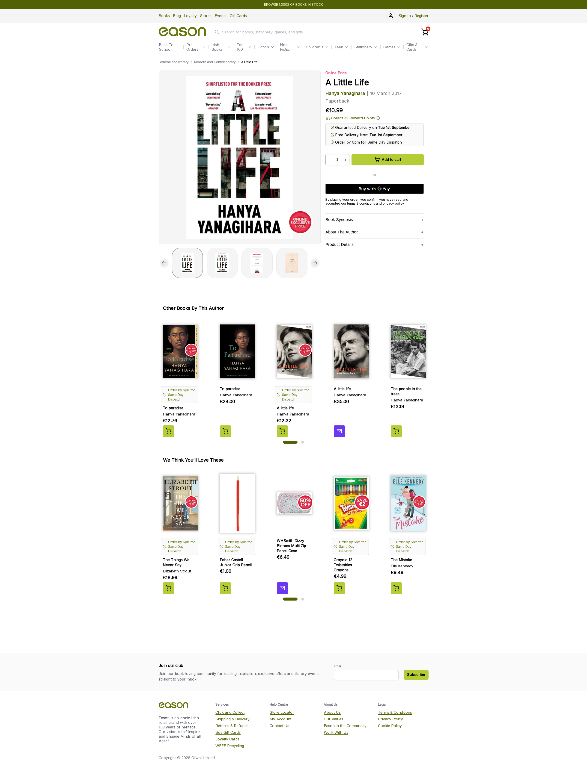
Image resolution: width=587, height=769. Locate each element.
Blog (177, 15)
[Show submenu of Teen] (347, 47)
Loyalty (190, 15)
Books (164, 15)
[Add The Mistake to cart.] (396, 588)
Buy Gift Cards (228, 732)
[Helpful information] (378, 118)
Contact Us (279, 725)
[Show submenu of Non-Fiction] (298, 47)
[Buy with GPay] (374, 189)
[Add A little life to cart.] (282, 431)
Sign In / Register (414, 15)
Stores (206, 15)
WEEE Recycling (229, 745)
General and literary (174, 62)
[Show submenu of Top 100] (250, 47)
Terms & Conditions (395, 712)
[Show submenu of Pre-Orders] (204, 47)
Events (220, 15)
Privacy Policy (390, 719)
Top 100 (240, 47)
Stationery (363, 47)
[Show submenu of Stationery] (376, 47)
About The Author (341, 232)
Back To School (166, 47)
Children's (314, 47)
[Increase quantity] (345, 159)
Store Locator (282, 712)
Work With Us (336, 732)
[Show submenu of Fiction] (272, 47)
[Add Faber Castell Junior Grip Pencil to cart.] (225, 588)
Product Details (339, 244)
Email (338, 666)
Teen (338, 47)
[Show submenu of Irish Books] (229, 47)
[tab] (187, 263)
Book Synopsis (339, 219)
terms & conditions (361, 203)
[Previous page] (164, 263)
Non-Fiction (286, 47)
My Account (280, 719)
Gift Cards (238, 15)
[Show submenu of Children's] (327, 47)
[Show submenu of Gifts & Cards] (426, 47)
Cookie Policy (390, 725)
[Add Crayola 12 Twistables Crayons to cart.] (339, 588)
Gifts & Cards (411, 47)
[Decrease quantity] (329, 159)
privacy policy (393, 203)
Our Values (333, 719)
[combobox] (313, 32)
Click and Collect (229, 712)
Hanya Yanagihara (345, 93)
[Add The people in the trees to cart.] (396, 431)
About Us (332, 712)
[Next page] (315, 263)
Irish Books (217, 47)
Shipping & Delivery (232, 719)
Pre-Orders (192, 47)
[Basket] (424, 32)
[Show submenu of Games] (399, 47)
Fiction (263, 47)
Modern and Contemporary (215, 62)
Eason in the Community (345, 725)
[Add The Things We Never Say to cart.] (168, 588)
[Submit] (216, 32)
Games (389, 47)
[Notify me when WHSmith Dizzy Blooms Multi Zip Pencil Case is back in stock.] (282, 588)
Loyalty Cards (227, 739)
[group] (240, 157)
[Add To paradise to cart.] (168, 431)
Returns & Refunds (231, 725)
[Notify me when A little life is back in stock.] (339, 431)
